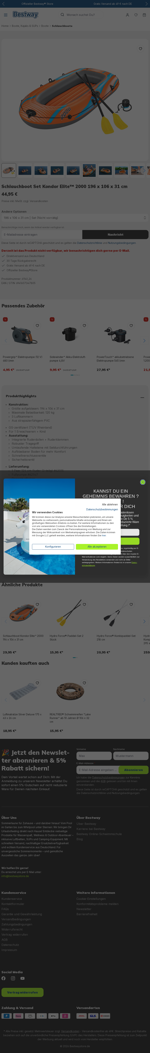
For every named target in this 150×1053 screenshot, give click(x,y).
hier (104, 535)
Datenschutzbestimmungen (102, 509)
